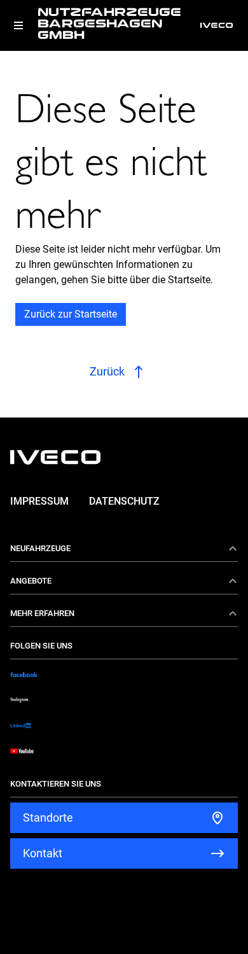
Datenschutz (124, 501)
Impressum (39, 501)
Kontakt (42, 853)
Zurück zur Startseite (70, 314)
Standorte (48, 817)
